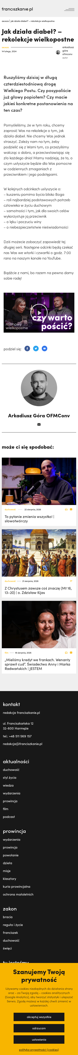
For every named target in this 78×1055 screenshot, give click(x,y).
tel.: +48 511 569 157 (17, 736)
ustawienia (39, 1039)
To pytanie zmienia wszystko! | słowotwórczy (29, 518)
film (7, 653)
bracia (8, 917)
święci (7, 948)
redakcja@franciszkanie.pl (22, 744)
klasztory (9, 878)
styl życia (9, 777)
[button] (39, 312)
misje (7, 871)
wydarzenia (11, 793)
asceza (5, 20)
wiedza (8, 785)
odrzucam (39, 1028)
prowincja (10, 801)
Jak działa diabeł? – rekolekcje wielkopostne (33, 20)
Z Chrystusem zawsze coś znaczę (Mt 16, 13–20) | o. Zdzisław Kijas (38, 590)
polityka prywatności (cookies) (39, 1049)
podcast (9, 816)
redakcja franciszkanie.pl (21, 712)
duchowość (10, 509)
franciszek (10, 932)
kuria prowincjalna (16, 886)
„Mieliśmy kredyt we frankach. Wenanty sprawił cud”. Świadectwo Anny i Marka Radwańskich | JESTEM (37, 664)
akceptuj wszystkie (39, 1017)
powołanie (11, 855)
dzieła (7, 863)
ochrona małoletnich (18, 894)
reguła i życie (13, 925)
